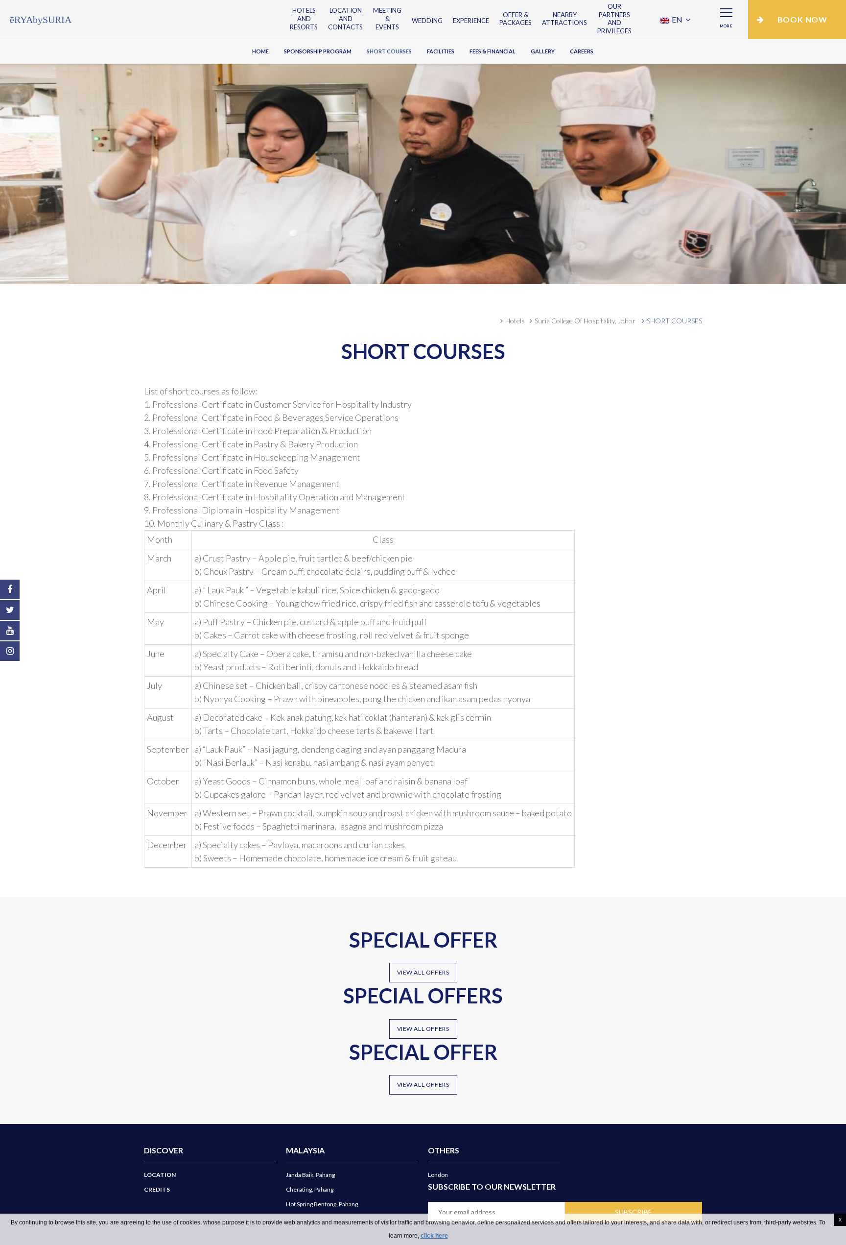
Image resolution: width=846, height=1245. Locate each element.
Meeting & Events (387, 18)
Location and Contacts (345, 18)
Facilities (440, 51)
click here (434, 1235)
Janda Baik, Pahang (310, 1174)
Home (260, 51)
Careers (581, 51)
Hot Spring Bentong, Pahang (322, 1204)
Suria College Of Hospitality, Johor (585, 321)
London (438, 1174)
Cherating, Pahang (309, 1189)
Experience (471, 20)
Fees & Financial (493, 51)
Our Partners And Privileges (614, 18)
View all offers (423, 972)
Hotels (515, 321)
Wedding (427, 20)
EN (677, 19)
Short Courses (389, 51)
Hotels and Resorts (304, 18)
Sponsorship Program (318, 51)
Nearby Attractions (564, 19)
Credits (157, 1189)
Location (160, 1174)
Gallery (543, 51)
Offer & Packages (515, 19)
